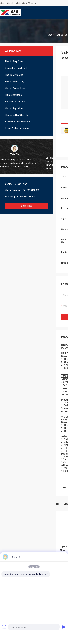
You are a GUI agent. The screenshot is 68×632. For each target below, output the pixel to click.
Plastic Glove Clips (14, 75)
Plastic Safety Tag (14, 81)
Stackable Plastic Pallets (18, 121)
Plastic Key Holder (14, 108)
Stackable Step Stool (16, 68)
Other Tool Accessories (17, 128)
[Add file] (4, 626)
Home (49, 35)
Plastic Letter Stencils (16, 115)
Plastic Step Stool (14, 61)
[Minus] (63, 557)
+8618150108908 (30, 190)
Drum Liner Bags (13, 95)
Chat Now (26, 205)
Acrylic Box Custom (15, 101)
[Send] (63, 626)
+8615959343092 (26, 196)
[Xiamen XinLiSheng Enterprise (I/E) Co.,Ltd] (10, 12)
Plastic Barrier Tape (15, 88)
